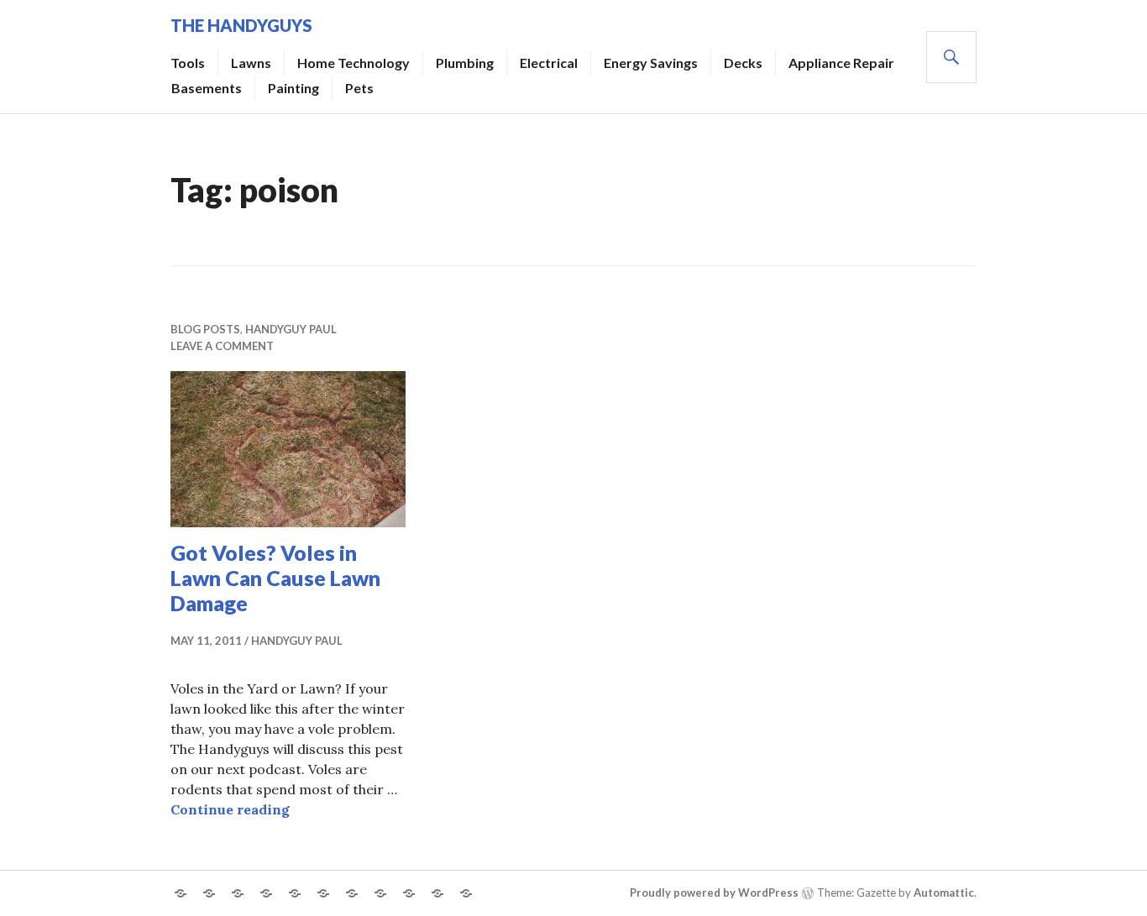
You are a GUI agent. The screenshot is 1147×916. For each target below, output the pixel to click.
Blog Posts (205, 329)
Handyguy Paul (291, 329)
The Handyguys (241, 25)
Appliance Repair (841, 63)
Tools (187, 63)
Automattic (944, 892)
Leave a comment (222, 346)
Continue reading (230, 809)
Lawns (251, 63)
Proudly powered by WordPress (714, 892)
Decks (743, 63)
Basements (206, 88)
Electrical (549, 63)
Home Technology (353, 63)
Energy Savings (651, 63)
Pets (359, 88)
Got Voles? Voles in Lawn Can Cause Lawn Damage (275, 577)
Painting (293, 88)
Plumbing (465, 63)
